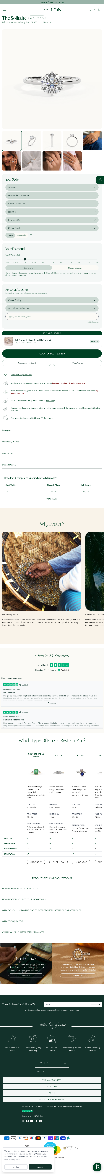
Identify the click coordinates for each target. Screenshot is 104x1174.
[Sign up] (97, 1004)
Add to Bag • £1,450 (52, 353)
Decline (16, 1167)
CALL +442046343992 (52, 1080)
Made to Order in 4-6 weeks (52, 2)
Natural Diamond (75, 267)
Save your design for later (21, 374)
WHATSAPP (52, 1086)
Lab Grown (28, 267)
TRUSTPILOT (38, 1115)
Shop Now (36, 862)
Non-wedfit (21, 235)
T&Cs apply (50, 400)
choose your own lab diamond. (16, 275)
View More (51, 498)
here (18, 1159)
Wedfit (10, 235)
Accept (40, 1167)
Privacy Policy (74, 1010)
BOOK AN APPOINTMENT (52, 1099)
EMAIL (52, 1093)
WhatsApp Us (77, 363)
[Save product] (5, 374)
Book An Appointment (27, 363)
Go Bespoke (78, 975)
